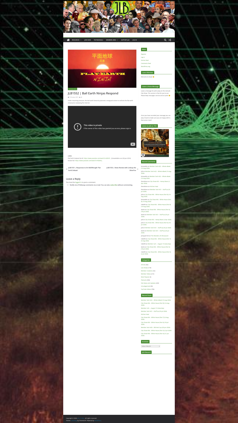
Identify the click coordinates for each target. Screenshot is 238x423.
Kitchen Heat (154, 186)
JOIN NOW (87, 40)
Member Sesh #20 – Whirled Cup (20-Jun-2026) (155, 327)
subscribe (113, 185)
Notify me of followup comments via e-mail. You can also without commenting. (101, 185)
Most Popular (145, 277)
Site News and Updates (148, 283)
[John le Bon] (119, 2)
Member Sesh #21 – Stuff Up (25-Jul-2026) (158, 228)
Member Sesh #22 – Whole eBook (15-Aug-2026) (156, 300)
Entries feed (145, 60)
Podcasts (144, 280)
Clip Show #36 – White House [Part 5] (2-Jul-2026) (156, 330)
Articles (143, 265)
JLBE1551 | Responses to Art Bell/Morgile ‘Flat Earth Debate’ (84, 169)
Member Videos (146, 274)
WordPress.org (145, 66)
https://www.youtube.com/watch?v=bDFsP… (97, 158)
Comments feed (146, 63)
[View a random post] (170, 40)
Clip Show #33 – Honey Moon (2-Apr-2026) (158, 219)
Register (143, 54)
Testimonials (98, 40)
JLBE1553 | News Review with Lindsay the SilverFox (121, 169)
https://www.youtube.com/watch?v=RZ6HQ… (89, 160)
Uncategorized (145, 286)
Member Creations (147, 271)
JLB (81, 97)
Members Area (111, 40)
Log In (134, 40)
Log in (143, 57)
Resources (75, 40)
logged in (78, 182)
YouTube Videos (72, 89)
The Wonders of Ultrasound (159, 236)
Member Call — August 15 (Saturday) (159, 244)
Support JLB (125, 40)
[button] (80, 40)
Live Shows (144, 268)
